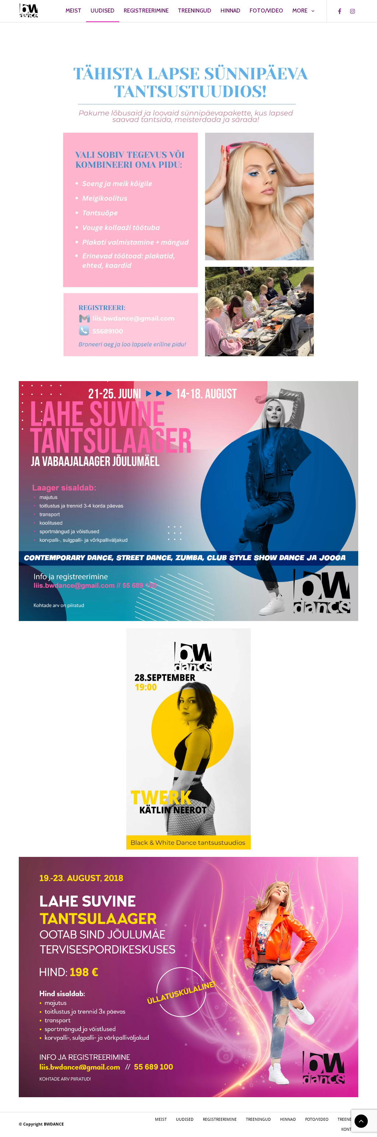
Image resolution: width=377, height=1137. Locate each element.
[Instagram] (352, 11)
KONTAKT (349, 1129)
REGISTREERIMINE (146, 10)
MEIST (73, 10)
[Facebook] (339, 11)
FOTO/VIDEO (266, 10)
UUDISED (102, 10)
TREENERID (348, 1119)
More (299, 10)
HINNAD (230, 10)
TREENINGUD (194, 10)
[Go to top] (361, 1121)
